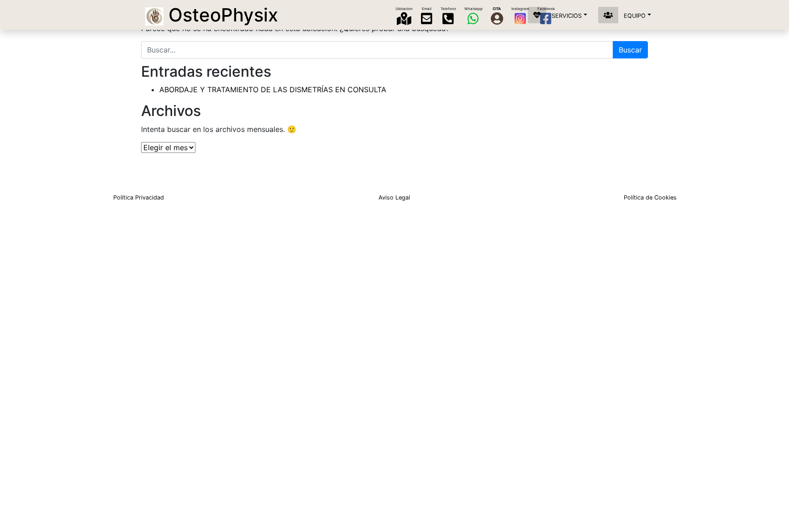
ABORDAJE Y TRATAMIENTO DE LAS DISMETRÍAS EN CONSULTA (272, 89)
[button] (560, 15)
